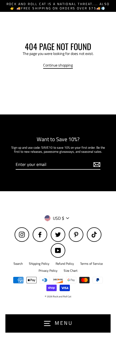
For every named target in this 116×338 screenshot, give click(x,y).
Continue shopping (58, 65)
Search (18, 263)
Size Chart (70, 270)
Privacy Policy (48, 270)
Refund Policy (65, 263)
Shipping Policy (39, 263)
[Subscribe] (96, 164)
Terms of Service (91, 263)
